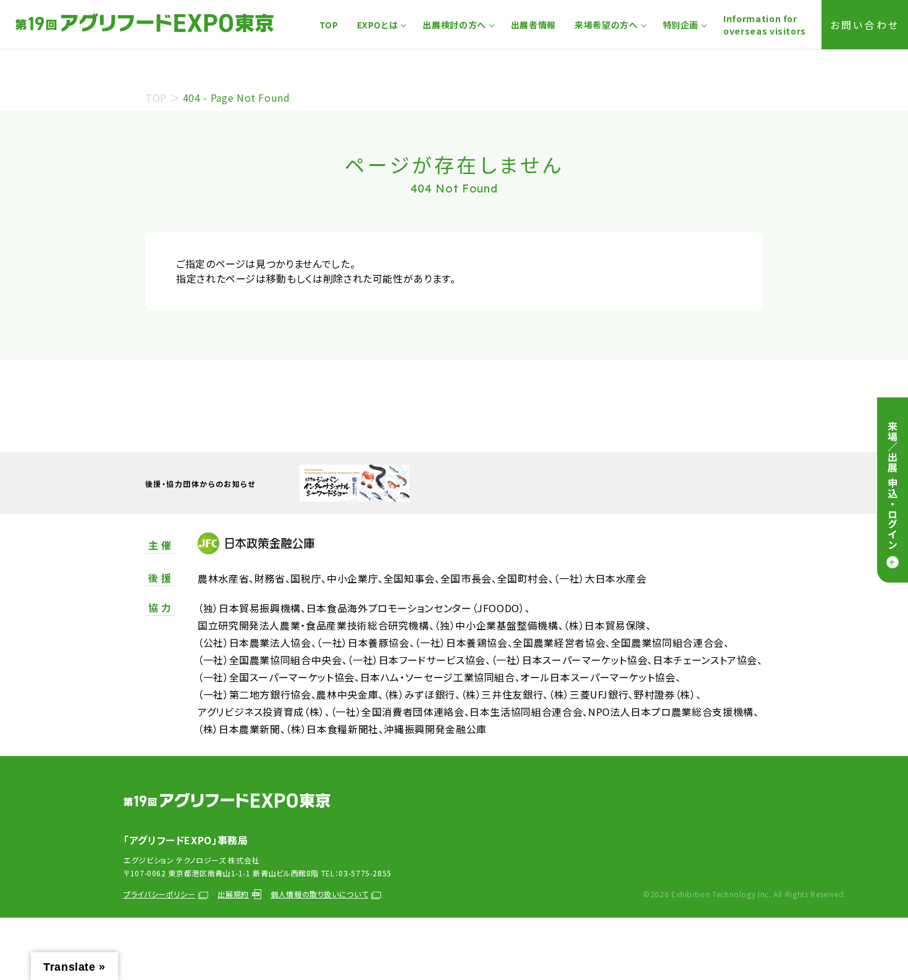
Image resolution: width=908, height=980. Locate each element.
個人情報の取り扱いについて (319, 894)
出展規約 (233, 894)
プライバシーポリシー (159, 894)
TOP (328, 25)
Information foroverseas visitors (764, 24)
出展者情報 (533, 25)
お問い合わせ (864, 24)
